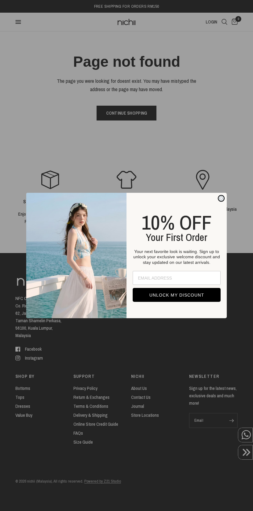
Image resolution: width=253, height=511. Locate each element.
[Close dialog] (221, 198)
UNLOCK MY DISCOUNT (176, 295)
